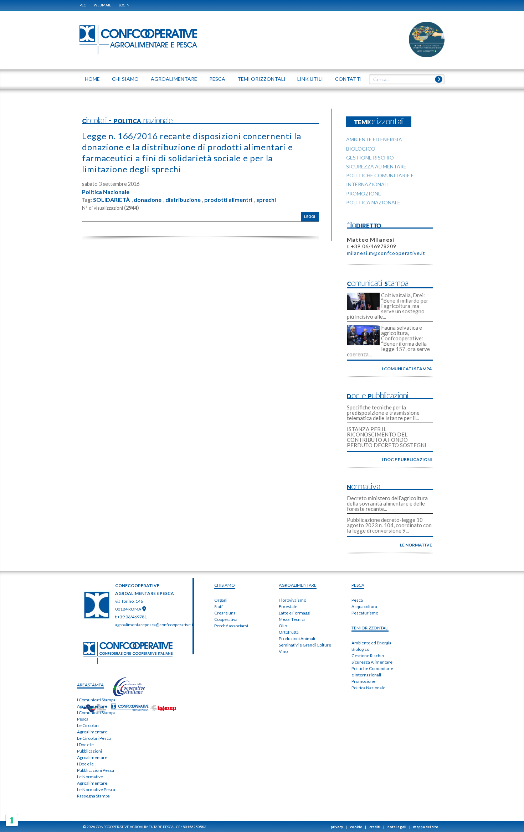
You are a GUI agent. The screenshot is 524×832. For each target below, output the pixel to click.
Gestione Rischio (367, 655)
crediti (374, 827)
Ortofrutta (289, 632)
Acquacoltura (364, 606)
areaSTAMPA (90, 684)
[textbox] (404, 79)
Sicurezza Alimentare (371, 662)
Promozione (363, 681)
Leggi (309, 217)
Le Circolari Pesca (94, 738)
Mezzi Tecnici (292, 619)
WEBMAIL (102, 5)
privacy (337, 827)
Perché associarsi (231, 625)
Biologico (360, 649)
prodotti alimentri (228, 200)
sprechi (266, 200)
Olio (283, 625)
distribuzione (183, 200)
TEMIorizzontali (370, 627)
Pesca (357, 600)
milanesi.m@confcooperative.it (386, 253)
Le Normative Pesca (96, 789)
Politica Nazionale (105, 192)
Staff (218, 606)
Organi (220, 600)
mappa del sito (425, 827)
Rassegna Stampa (93, 796)
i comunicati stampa (407, 368)
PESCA (357, 585)
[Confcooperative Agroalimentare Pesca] (138, 39)
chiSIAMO (224, 585)
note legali (396, 827)
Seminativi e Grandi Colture (305, 645)
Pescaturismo (364, 613)
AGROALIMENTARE (298, 585)
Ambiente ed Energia (371, 642)
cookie (356, 827)
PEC (82, 5)
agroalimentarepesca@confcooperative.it (154, 624)
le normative (416, 545)
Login (124, 5)
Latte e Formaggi (294, 613)
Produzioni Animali (297, 638)
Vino (283, 651)
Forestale (288, 606)
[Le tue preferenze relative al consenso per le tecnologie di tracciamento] (12, 820)
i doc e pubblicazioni (407, 459)
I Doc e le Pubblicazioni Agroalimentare (92, 751)
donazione (147, 200)
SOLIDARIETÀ (111, 200)
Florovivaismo (292, 600)
